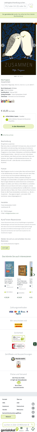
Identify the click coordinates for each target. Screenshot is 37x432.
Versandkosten (22, 380)
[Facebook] (33, 404)
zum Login (5, 248)
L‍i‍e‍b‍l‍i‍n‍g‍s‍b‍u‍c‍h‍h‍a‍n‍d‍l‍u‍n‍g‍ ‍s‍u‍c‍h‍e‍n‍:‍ (14, 2)
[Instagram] (33, 412)
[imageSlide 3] (20, 76)
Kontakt (4, 399)
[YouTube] (33, 416)
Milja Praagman (5, 80)
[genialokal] (9, 430)
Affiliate (19, 413)
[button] (21, 430)
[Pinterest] (33, 408)
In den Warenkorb (18, 126)
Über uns (19, 399)
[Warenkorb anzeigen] (33, 430)
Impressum (5, 406)
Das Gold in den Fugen (9, 282)
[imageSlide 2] (18, 76)
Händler (4, 410)
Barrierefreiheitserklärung (8, 413)
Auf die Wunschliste (7, 135)
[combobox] (16, 425)
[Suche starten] (32, 425)
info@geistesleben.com (12, 213)
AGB (18, 403)
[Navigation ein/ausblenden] (27, 429)
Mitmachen (20, 410)
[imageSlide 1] (16, 76)
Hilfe (3, 403)
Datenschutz (20, 406)
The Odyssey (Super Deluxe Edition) (22, 283)
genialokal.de (9, 14)
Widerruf (8, 417)
